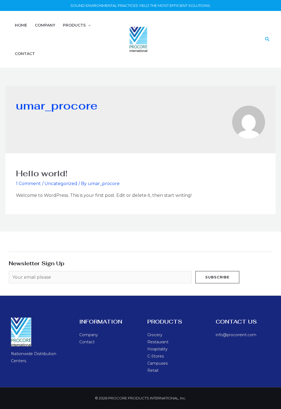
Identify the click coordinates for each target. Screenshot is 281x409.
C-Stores (155, 356)
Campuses (157, 363)
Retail (152, 370)
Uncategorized (60, 183)
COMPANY (45, 25)
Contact (87, 341)
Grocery (154, 334)
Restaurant (157, 341)
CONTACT (25, 53)
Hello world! (42, 173)
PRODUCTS (74, 25)
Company (88, 334)
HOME (21, 25)
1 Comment (28, 183)
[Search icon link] (267, 39)
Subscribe (217, 277)
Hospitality (157, 349)
